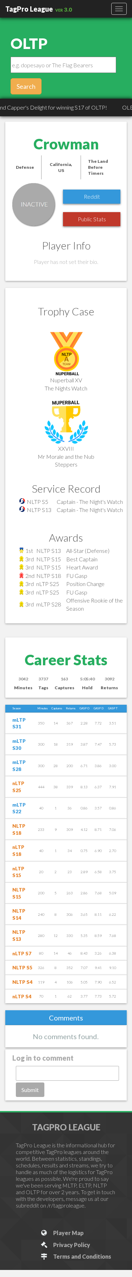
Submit (30, 1089)
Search (26, 86)
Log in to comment (43, 1058)
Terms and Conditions (81, 1256)
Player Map (67, 1232)
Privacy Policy (70, 1244)
